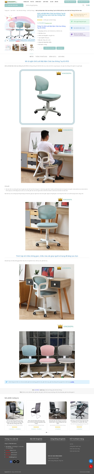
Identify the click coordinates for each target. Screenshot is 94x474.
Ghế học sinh (25, 392)
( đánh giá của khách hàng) (49, 20)
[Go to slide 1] (46, 432)
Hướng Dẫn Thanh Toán (75, 446)
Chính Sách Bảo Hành (75, 451)
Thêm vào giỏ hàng (49, 48)
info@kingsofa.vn (13, 457)
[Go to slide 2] (47, 432)
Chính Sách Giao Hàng (75, 448)
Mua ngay (60, 48)
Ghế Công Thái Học (82, 424)
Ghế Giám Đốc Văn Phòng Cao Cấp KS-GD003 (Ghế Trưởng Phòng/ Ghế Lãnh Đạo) (58, 422)
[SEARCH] (83, 5)
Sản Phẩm (13, 10)
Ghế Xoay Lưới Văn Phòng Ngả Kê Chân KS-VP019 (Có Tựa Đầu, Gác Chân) (79, 421)
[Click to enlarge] (7, 40)
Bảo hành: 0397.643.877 (84, 1)
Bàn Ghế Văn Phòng (21, 10)
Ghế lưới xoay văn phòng (49, 392)
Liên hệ (71, 444)
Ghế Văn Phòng (30, 10)
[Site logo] (11, 1)
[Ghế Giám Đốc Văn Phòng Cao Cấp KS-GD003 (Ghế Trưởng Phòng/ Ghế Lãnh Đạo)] (58, 410)
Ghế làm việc (31, 392)
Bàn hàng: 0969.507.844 (70, 1)
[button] (6, 47)
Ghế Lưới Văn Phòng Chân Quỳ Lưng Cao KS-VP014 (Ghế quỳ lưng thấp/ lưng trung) (36, 422)
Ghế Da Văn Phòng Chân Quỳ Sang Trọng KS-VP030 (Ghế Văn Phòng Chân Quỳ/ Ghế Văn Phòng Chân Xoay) (14, 422)
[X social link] (14, 461)
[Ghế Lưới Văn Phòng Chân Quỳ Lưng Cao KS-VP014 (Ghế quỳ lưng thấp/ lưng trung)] (36, 410)
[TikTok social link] (17, 461)
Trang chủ (7, 10)
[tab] (31, 56)
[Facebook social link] (11, 461)
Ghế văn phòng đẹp (60, 392)
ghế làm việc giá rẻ (39, 392)
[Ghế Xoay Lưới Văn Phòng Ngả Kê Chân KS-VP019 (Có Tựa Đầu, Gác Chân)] (79, 410)
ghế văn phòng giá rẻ (69, 392)
